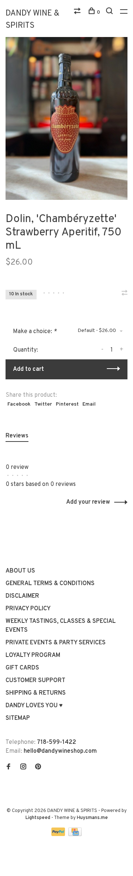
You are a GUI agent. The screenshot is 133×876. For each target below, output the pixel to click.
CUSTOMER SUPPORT (35, 680)
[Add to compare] (124, 294)
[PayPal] (58, 834)
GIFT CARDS (22, 668)
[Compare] (78, 12)
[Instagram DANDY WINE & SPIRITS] (23, 767)
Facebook (19, 404)
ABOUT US (20, 571)
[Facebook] (8, 767)
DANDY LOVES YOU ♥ (34, 705)
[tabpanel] (66, 118)
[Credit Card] (75, 834)
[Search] (110, 12)
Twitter (43, 404)
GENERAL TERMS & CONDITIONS (50, 583)
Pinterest (67, 404)
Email (89, 404)
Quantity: (25, 350)
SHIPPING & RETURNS (36, 693)
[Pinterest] (38, 767)
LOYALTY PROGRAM (33, 655)
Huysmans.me (92, 818)
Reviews (17, 436)
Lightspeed (37, 818)
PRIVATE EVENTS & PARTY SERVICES (56, 643)
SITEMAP (18, 718)
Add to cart (28, 369)
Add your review (88, 502)
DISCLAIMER (22, 596)
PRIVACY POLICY (28, 608)
